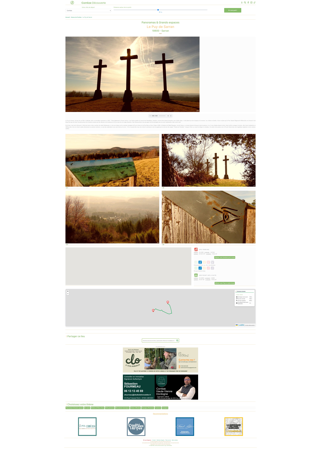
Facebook (158, 407)
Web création (175, 440)
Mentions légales (160, 440)
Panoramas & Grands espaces (74, 407)
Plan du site (168, 440)
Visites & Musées (135, 407)
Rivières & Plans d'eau (97, 407)
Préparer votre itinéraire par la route (225, 257)
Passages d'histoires (148, 407)
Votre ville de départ (88, 7)
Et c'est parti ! (232, 10)
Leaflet (241, 325)
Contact (154, 440)
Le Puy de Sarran (87, 17)
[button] (153, 310)
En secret (87, 407)
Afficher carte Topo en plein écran (224, 283)
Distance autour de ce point (122, 7)
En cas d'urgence (147, 440)
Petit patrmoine (109, 407)
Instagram (165, 407)
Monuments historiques (122, 407)
